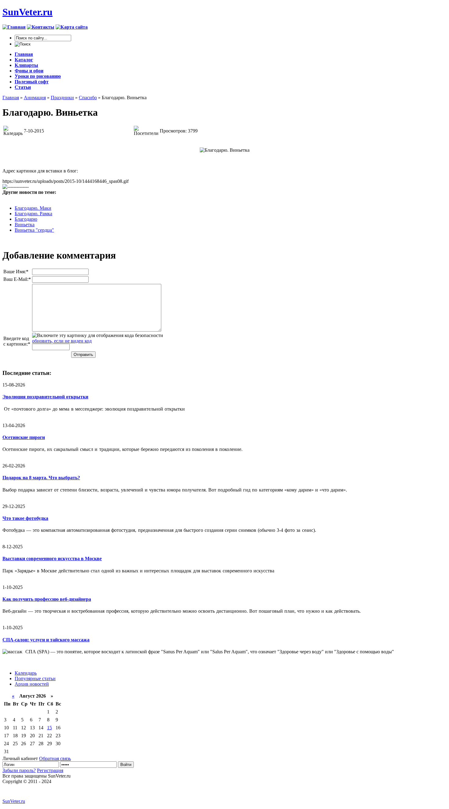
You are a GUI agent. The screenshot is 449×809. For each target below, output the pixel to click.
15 (49, 727)
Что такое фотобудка (25, 518)
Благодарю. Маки (33, 208)
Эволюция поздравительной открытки (45, 396)
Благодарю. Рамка (33, 213)
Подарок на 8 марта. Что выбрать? (41, 477)
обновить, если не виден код (62, 340)
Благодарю (26, 219)
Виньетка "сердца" (34, 230)
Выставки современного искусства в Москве (52, 558)
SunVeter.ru (27, 11)
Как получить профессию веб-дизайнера (46, 599)
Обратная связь (55, 758)
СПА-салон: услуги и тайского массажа (45, 639)
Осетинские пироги (23, 437)
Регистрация (50, 770)
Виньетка (25, 224)
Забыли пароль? (19, 770)
